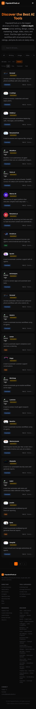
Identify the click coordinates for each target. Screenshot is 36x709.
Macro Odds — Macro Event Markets (25, 660)
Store (3, 603)
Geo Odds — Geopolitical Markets (26, 663)
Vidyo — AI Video (24, 613)
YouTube (4, 692)
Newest (19, 61)
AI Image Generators (25, 589)
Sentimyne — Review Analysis (25, 616)
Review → (29, 84)
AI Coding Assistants (25, 594)
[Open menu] (32, 3)
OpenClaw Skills (6, 596)
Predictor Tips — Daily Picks (27, 671)
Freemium (19, 66)
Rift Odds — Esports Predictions (25, 652)
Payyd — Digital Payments (27, 621)
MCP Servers (5, 592)
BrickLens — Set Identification (24, 628)
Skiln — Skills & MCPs (25, 610)
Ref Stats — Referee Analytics (25, 667)
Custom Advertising (7, 613)
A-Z (13, 61)
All (4, 55)
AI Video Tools (23, 592)
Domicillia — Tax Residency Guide (27, 677)
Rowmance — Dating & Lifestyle (26, 642)
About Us (4, 620)
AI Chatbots (23, 596)
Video (27, 55)
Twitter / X (4, 689)
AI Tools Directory (6, 587)
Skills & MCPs (5, 589)
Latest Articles (5, 615)
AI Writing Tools (24, 587)
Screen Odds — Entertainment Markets (26, 646)
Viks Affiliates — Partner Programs (26, 634)
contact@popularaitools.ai (8, 694)
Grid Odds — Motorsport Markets (26, 656)
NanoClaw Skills (6, 599)
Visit (23, 84)
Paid (26, 66)
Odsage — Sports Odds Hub (27, 649)
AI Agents (4, 594)
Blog (3, 601)
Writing (11, 55)
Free (13, 66)
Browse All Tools (6, 617)
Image (20, 55)
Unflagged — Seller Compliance (25, 624)
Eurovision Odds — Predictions (25, 638)
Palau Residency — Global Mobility (26, 673)
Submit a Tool (5, 610)
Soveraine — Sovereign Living (26, 681)
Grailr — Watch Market (26, 631)
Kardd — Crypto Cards (25, 619)
